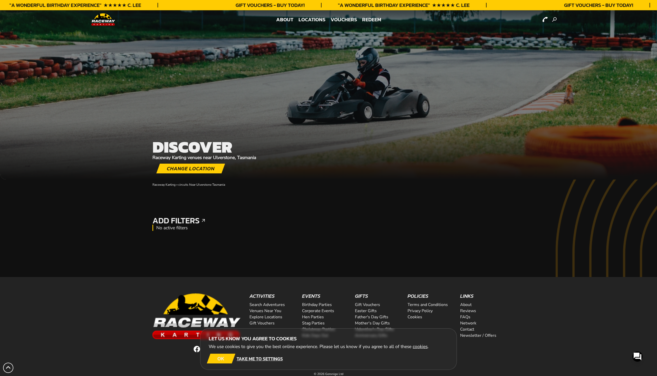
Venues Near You (265, 311)
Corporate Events (318, 311)
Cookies (415, 317)
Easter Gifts (366, 311)
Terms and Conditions (428, 305)
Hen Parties (313, 317)
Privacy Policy (420, 311)
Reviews (468, 311)
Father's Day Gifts (371, 317)
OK (220, 358)
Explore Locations (265, 317)
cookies (420, 346)
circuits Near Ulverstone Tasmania (201, 185)
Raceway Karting (164, 185)
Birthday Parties (317, 305)
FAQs (465, 317)
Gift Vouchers (367, 305)
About (466, 305)
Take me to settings (260, 358)
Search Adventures (267, 305)
